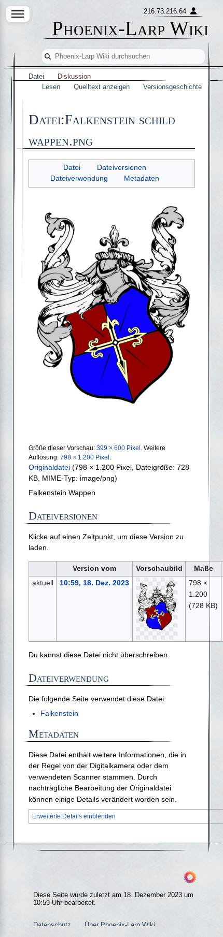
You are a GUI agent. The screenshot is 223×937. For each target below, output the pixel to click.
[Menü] (18, 14)
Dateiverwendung (79, 178)
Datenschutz (52, 925)
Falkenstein (59, 713)
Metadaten (141, 178)
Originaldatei (49, 467)
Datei (71, 167)
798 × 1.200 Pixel (84, 457)
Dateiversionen (121, 167)
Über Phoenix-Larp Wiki (120, 925)
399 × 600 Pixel (118, 448)
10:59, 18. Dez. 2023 (94, 583)
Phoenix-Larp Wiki (130, 29)
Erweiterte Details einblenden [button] (74, 816)
